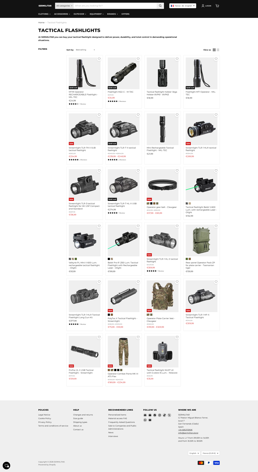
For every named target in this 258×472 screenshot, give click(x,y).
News (110, 432)
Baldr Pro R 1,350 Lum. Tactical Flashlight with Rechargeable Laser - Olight (123, 265)
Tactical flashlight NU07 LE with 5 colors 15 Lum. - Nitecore (162, 371)
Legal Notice (44, 415)
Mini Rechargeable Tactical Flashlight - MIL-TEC (160, 149)
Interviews (113, 436)
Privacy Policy (45, 422)
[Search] (160, 6)
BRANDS (111, 14)
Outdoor (79, 14)
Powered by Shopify (47, 465)
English (193, 453)
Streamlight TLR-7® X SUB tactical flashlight (82, 149)
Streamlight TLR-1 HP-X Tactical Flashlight (197, 316)
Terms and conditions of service (53, 426)
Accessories (61, 14)
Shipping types (80, 422)
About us (77, 426)
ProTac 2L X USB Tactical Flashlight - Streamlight (81, 371)
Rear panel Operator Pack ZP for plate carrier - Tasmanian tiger (200, 265)
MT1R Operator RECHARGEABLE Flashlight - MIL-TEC (83, 94)
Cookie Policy (44, 418)
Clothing (43, 14)
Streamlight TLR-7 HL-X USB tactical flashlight (122, 204)
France (209, 453)
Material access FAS (117, 418)
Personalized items (117, 415)
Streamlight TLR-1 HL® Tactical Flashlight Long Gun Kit (84, 316)
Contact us (78, 429)
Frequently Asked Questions (121, 422)
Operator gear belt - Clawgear (162, 207)
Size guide (78, 418)
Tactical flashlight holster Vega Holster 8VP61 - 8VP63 (162, 93)
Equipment (96, 14)
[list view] (218, 50)
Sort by (70, 50)
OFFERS (125, 14)
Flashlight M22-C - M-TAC (120, 92)
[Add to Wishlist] (99, 59)
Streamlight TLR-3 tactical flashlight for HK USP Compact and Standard (84, 206)
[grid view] (214, 50)
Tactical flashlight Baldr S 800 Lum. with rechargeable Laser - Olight (201, 210)
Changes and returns (83, 415)
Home (41, 22)
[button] (207, 5)
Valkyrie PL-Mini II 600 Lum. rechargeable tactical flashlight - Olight (84, 265)
